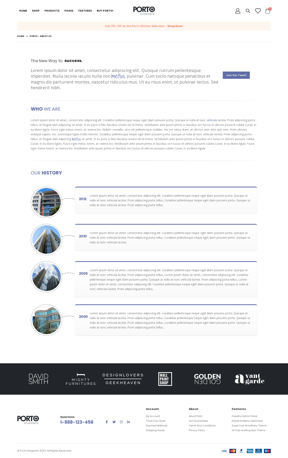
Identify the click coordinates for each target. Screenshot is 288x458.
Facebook (107, 422)
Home (20, 36)
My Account (153, 416)
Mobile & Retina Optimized (247, 421)
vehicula (212, 120)
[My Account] (237, 11)
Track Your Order (156, 421)
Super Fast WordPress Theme (249, 425)
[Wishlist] (257, 11)
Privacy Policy (197, 430)
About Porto (195, 416)
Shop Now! (175, 26)
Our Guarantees (198, 421)
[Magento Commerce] (144, 10)
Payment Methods (157, 425)
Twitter (114, 422)
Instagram (121, 422)
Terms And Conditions (202, 425)
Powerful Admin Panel (244, 416)
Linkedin (128, 422)
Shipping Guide (155, 430)
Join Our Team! (236, 75)
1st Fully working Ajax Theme (248, 430)
